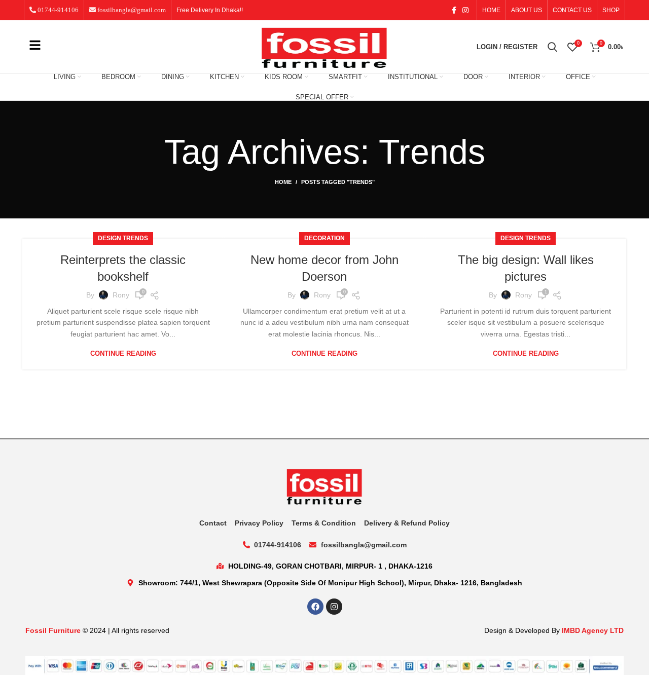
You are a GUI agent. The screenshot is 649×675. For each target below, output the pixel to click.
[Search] (552, 47)
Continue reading (123, 353)
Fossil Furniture (53, 630)
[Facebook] (315, 606)
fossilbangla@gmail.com (131, 10)
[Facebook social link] (454, 10)
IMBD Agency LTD (593, 630)
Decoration (324, 238)
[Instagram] (334, 606)
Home (283, 182)
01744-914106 (57, 10)
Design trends (123, 238)
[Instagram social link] (465, 10)
